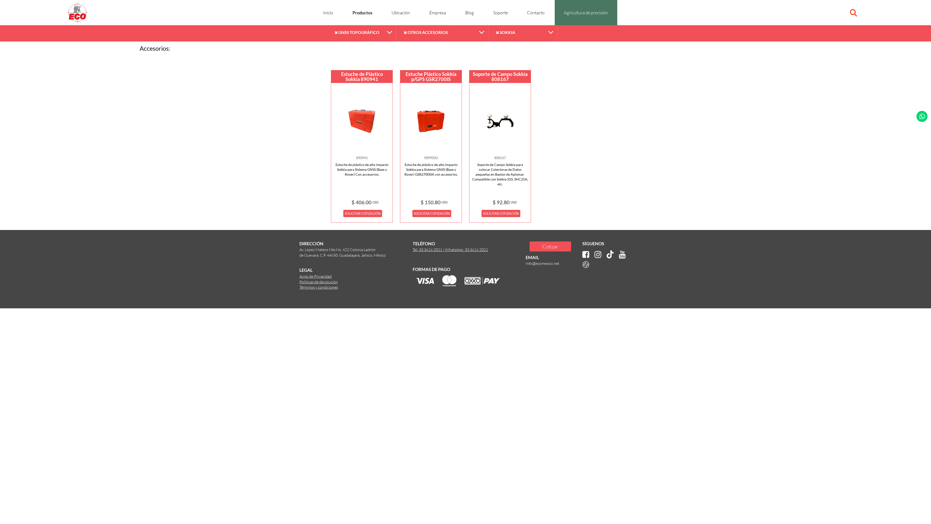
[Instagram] (597, 255)
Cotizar (550, 246)
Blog (469, 12)
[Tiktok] (610, 255)
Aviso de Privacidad (315, 276)
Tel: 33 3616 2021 (427, 249)
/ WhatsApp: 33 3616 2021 (465, 249)
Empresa (437, 12)
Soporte (500, 12)
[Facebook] (585, 255)
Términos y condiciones (318, 287)
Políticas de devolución (318, 281)
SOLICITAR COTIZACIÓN (363, 213)
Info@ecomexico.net (542, 263)
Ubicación (401, 12)
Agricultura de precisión (586, 12)
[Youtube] (622, 255)
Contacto (536, 12)
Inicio (328, 12)
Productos (362, 13)
